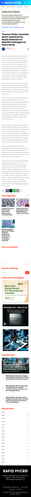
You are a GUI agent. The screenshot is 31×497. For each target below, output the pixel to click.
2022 (15, 424)
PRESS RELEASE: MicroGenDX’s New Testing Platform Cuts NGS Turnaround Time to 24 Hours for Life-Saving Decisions (17, 388)
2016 (15, 443)
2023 (15, 421)
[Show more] (21, 190)
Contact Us (12, 489)
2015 (15, 446)
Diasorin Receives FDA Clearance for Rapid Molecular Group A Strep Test (22, 211)
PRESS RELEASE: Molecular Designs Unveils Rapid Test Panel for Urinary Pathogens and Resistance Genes (17, 377)
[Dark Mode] (25, 2)
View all (27, 195)
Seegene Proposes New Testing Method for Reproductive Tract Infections (8, 212)
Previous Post (6, 264)
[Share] (28, 49)
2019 (15, 434)
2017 (15, 440)
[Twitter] (10, 190)
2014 (15, 449)
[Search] (28, 2)
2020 (15, 430)
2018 (15, 437)
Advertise (19, 489)
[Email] (17, 190)
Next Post (25, 264)
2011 (15, 458)
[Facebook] (7, 190)
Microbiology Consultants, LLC (11, 487)
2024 (15, 418)
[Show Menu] (2, 2)
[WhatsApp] (14, 190)
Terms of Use (24, 487)
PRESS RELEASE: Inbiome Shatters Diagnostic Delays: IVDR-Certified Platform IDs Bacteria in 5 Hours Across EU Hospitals (17, 400)
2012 (15, 455)
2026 (15, 412)
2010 (15, 462)
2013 (15, 452)
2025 (15, 415)
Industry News (11, 6)
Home (3, 6)
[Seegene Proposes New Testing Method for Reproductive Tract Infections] (8, 203)
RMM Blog (19, 6)
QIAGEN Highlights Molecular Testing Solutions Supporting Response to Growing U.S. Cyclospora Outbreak (8, 235)
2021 (15, 427)
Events (26, 6)
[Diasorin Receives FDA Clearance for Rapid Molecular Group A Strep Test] (22, 203)
